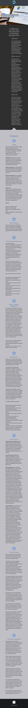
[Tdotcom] (14, 3)
